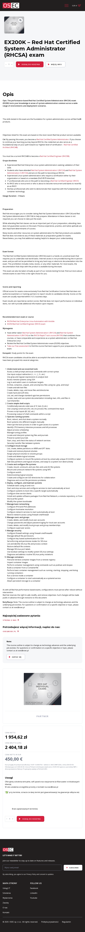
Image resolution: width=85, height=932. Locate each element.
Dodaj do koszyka (31, 64)
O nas (5, 907)
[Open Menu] (67, 6)
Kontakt (6, 912)
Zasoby (6, 903)
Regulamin (66, 922)
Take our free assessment (18, 346)
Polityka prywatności (49, 922)
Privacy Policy (31, 874)
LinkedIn (33, 893)
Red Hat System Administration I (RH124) (48, 170)
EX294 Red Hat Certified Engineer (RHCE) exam (26, 324)
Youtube (33, 898)
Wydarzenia (7, 898)
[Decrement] (6, 64)
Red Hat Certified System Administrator (53, 139)
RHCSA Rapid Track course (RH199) (48, 335)
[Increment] (12, 64)
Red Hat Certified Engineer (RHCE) (65, 181)
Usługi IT (6, 888)
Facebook (34, 888)
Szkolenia (7, 893)
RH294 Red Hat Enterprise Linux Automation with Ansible (30, 321)
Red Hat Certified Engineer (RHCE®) (54, 156)
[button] (20, 20)
